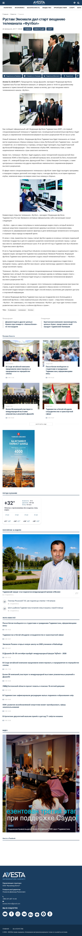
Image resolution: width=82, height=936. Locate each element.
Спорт (72, 7)
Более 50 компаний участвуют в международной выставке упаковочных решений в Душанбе (20, 411)
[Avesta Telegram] (43, 913)
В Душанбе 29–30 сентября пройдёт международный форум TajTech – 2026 (34, 653)
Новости (13, 14)
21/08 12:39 (7, 690)
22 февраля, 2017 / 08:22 (12, 29)
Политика (8, 7)
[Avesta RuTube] (30, 914)
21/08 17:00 (10, 377)
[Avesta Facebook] (11, 913)
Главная (5, 14)
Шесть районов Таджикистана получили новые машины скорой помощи (35, 607)
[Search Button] (78, 2)
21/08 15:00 (7, 699)
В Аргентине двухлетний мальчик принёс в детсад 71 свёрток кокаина (33, 716)
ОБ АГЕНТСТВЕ (18, 929)
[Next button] (78, 783)
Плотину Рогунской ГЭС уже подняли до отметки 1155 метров (31, 600)
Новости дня (39, 29)
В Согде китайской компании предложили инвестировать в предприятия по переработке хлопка (18, 370)
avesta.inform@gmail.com (11, 903)
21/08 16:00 (10, 418)
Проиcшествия (60, 7)
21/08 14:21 (7, 648)
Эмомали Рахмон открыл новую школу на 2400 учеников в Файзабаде (33, 644)
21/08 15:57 (50, 418)
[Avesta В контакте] (24, 913)
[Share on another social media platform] (77, 76)
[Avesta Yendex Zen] (37, 914)
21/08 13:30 (7, 720)
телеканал (22, 310)
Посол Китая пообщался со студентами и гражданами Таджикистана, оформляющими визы (59, 370)
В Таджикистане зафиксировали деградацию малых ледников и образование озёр (38, 695)
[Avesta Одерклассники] (49, 913)
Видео (11, 825)
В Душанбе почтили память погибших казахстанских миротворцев (35, 829)
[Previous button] (4, 783)
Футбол (30, 310)
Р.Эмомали (12, 310)
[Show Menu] (3, 2)
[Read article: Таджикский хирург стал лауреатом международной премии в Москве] (41, 562)
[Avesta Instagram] (17, 913)
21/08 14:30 (7, 711)
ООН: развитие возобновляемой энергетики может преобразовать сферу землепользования (34, 705)
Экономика (19, 7)
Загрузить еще (41, 424)
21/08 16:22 (50, 377)
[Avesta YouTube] (5, 913)
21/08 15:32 (7, 657)
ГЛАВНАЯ (6, 929)
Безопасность (33, 7)
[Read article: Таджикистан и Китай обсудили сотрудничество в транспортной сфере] (61, 396)
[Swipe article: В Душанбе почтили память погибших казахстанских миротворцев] (41, 783)
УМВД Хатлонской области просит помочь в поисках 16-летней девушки (33, 686)
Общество (46, 7)
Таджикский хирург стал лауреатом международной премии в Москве (31, 592)
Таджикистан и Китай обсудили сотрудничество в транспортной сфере (59, 411)
